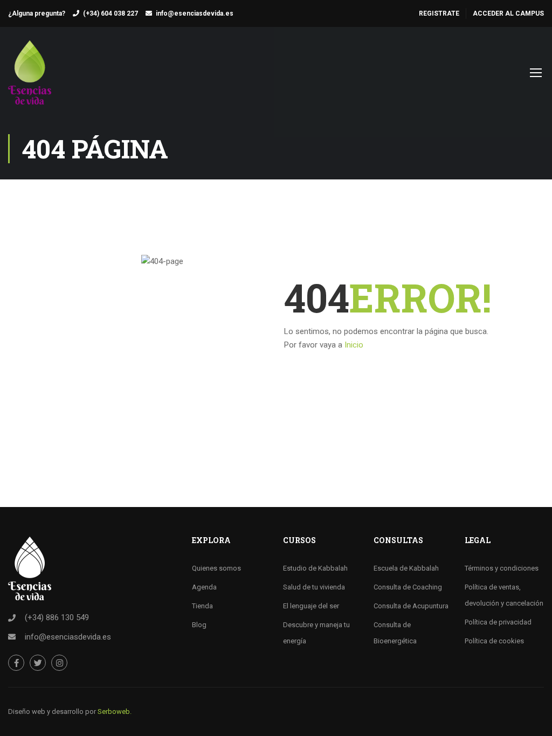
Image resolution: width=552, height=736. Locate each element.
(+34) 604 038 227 (110, 13)
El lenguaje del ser (311, 606)
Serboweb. (115, 711)
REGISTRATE (439, 13)
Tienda (202, 606)
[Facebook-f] (16, 663)
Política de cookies (494, 641)
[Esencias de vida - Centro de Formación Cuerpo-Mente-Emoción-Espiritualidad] (29, 77)
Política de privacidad (498, 622)
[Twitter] (38, 663)
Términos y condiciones (502, 568)
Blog (199, 625)
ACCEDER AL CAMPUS (508, 13)
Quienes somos (216, 568)
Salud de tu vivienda (314, 587)
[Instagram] (59, 663)
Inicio (353, 345)
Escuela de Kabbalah (406, 568)
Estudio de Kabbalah (315, 568)
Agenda (204, 587)
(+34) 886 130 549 (57, 617)
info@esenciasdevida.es (194, 13)
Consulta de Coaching (408, 587)
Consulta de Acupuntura (411, 606)
